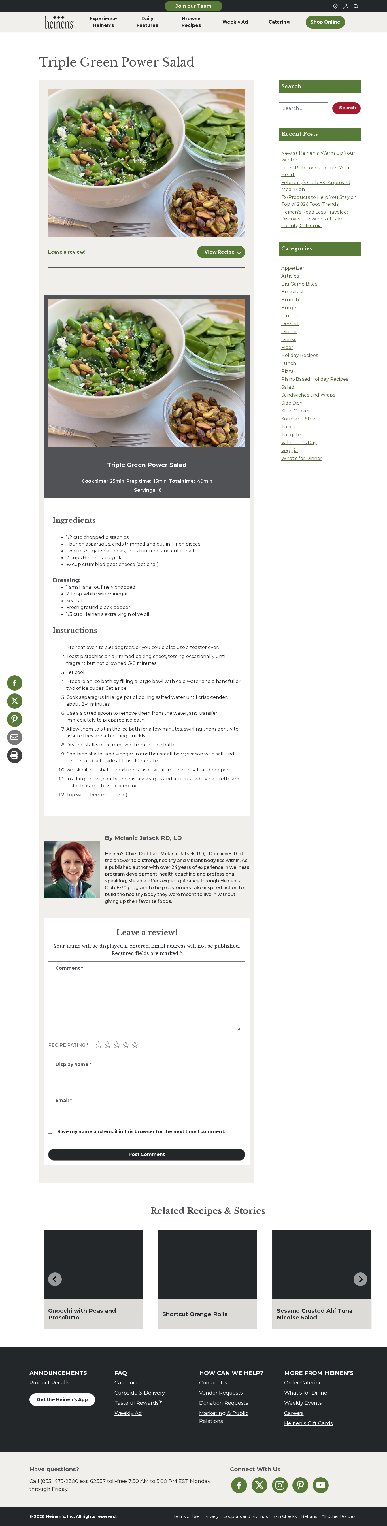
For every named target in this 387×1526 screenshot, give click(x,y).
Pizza (287, 371)
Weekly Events (303, 1403)
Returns (309, 1516)
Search (347, 107)
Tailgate (291, 434)
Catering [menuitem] (279, 22)
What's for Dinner (301, 458)
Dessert (290, 323)
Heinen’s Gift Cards (308, 1423)
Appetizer (292, 268)
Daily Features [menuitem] (147, 22)
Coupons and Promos (245, 1516)
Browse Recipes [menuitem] (191, 22)
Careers (294, 1413)
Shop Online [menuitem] (325, 22)
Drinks (288, 339)
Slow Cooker (295, 411)
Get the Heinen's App (62, 1399)
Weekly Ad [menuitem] (235, 22)
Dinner (289, 331)
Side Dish (292, 403)
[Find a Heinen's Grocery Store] (335, 6)
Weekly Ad (128, 1413)
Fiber (287, 347)
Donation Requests (223, 1403)
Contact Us (213, 1382)
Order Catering (303, 1382)
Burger (289, 307)
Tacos (288, 426)
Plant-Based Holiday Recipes (314, 379)
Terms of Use (186, 1516)
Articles (290, 276)
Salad (287, 387)
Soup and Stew (298, 419)
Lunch (288, 363)
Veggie (289, 450)
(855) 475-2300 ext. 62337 (73, 1481)
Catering (125, 1382)
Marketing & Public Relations (223, 1417)
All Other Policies (338, 1516)
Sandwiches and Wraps (308, 395)
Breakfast (292, 292)
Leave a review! (67, 252)
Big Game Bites (299, 284)
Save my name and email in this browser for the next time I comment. (141, 1131)
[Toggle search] (356, 6)
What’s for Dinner (306, 1392)
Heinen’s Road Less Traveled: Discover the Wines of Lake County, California (314, 218)
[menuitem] (59, 22)
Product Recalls (49, 1382)
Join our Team (193, 6)
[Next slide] (360, 1279)
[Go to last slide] (55, 1279)
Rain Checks (284, 1516)
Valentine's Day (299, 442)
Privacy (211, 1516)
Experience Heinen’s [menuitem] (103, 22)
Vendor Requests (221, 1392)
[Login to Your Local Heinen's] (346, 6)
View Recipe (220, 252)
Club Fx (290, 315)
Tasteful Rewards (138, 1402)
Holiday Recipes (299, 355)
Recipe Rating (68, 1045)
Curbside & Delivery (139, 1392)
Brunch (290, 300)
